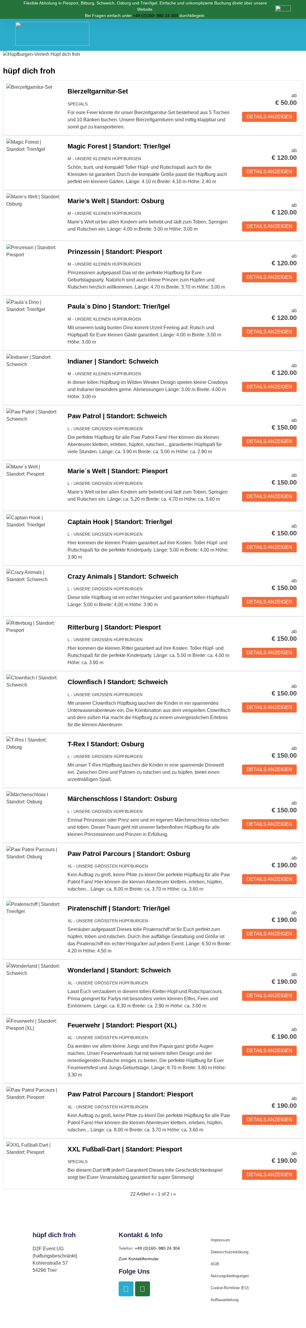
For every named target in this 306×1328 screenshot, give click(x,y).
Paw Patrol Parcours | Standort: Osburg (129, 853)
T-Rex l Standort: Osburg (106, 744)
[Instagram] (142, 1288)
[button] (279, 34)
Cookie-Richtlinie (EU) (230, 1288)
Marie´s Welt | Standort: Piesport (118, 471)
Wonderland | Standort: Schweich (119, 970)
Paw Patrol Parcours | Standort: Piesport (130, 1094)
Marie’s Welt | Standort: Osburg (116, 201)
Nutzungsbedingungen (230, 1276)
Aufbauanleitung (224, 1300)
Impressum (220, 1240)
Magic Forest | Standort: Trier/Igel (119, 146)
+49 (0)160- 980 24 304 (155, 15)
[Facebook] (126, 1288)
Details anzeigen (269, 116)
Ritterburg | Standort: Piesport (114, 627)
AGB (215, 1264)
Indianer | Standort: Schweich (113, 361)
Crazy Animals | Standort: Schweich (123, 576)
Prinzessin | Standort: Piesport (115, 251)
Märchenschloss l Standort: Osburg (122, 798)
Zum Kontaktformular (139, 1258)
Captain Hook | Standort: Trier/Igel (120, 522)
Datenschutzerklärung (229, 1252)
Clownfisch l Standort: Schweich (118, 682)
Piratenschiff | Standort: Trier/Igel (119, 908)
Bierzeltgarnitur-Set (98, 91)
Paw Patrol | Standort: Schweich (117, 416)
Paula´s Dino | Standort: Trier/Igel (119, 306)
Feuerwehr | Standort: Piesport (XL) (122, 1025)
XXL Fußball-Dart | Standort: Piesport (125, 1149)
